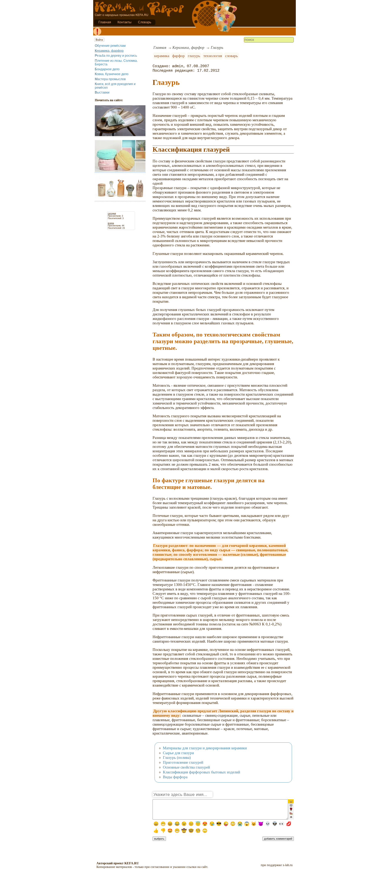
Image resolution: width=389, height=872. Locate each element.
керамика (161, 56)
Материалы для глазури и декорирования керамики (205, 748)
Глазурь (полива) (177, 757)
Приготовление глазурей (183, 762)
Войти (99, 39)
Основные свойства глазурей (186, 767)
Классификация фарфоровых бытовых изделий (201, 772)
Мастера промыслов (110, 79)
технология (212, 56)
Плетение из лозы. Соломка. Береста (116, 62)
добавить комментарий (278, 838)
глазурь (194, 56)
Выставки (102, 92)
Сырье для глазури (178, 753)
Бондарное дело (107, 69)
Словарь (144, 22)
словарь (231, 56)
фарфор (178, 56)
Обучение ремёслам (110, 45)
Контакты (124, 22)
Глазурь (217, 47)
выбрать (159, 838)
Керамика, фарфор (109, 50)
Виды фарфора (175, 777)
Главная (104, 22)
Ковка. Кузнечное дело (111, 74)
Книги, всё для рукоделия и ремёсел (115, 85)
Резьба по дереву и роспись (116, 55)
